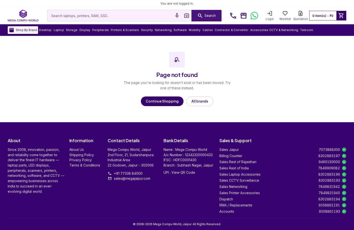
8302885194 (329, 199)
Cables (208, 30)
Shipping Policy (81, 155)
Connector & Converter (231, 30)
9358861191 (329, 205)
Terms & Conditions (84, 165)
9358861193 (329, 211)
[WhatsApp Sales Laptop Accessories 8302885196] (344, 174)
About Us (76, 149)
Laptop (59, 30)
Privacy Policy (80, 160)
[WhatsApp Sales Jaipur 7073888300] (344, 149)
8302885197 (329, 156)
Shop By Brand (23, 30)
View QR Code (183, 172)
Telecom (306, 30)
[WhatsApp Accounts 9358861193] (344, 211)
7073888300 (329, 149)
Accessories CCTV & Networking (274, 30)
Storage (72, 30)
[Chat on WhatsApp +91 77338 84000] (254, 15)
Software (180, 30)
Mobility (194, 30)
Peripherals (100, 30)
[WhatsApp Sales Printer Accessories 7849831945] (344, 193)
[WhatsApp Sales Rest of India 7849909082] (344, 168)
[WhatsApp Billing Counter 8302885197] (344, 156)
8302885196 (329, 174)
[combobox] (109, 15)
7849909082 (329, 168)
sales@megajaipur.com (132, 178)
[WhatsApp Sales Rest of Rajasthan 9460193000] (344, 162)
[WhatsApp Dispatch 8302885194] (344, 199)
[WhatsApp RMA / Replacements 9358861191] (344, 205)
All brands (199, 101)
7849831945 (329, 193)
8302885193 (329, 180)
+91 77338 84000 (128, 173)
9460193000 (329, 162)
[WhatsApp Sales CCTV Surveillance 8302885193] (344, 180)
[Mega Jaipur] (23, 15)
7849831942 (329, 187)
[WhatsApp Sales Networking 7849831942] (344, 187)
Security (147, 30)
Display (84, 30)
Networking (163, 30)
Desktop (45, 30)
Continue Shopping (162, 101)
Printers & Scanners (125, 30)
